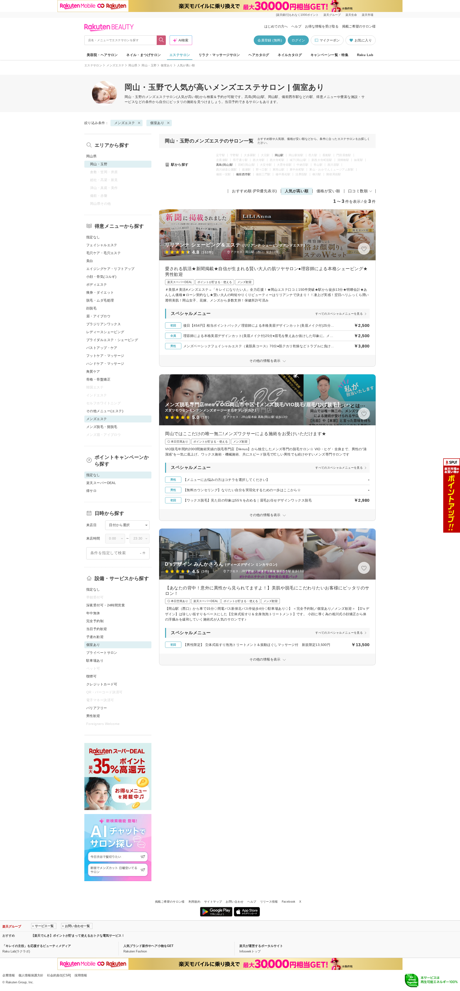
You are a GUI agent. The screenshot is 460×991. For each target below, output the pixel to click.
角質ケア (93, 371)
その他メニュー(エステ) (104, 411)
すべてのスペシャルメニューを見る (339, 313)
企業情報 (8, 975)
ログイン (298, 40)
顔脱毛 (91, 308)
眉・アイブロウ (98, 316)
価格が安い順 (328, 191)
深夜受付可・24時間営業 (105, 605)
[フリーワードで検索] (161, 40)
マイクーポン (330, 40)
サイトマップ (213, 901)
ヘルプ (296, 26)
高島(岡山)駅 (224, 164)
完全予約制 (95, 621)
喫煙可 (91, 676)
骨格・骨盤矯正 (98, 379)
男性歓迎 (93, 716)
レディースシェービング (105, 332)
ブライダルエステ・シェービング (112, 340)
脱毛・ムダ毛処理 (100, 300)
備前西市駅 (243, 174)
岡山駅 (279, 155)
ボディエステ (96, 284)
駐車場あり (95, 660)
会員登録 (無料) (270, 40)
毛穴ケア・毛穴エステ (103, 253)
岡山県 (132, 65)
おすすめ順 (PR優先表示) (254, 191)
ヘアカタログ (258, 55)
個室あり (166, 65)
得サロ (91, 491)
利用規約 (194, 901)
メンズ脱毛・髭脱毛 (101, 427)
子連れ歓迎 (95, 637)
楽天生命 (351, 15)
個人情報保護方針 (30, 975)
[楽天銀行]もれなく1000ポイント (297, 15)
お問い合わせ (234, 901)
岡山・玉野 (149, 65)
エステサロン (179, 55)
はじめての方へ (276, 26)
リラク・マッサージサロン (219, 55)
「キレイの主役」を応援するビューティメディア (36, 946)
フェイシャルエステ (101, 245)
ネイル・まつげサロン (143, 55)
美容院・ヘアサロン (102, 55)
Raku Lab (365, 55)
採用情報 (81, 975)
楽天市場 (367, 15)
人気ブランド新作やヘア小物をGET (148, 946)
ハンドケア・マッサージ (105, 363)
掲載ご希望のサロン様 (359, 26)
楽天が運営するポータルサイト (261, 946)
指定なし (93, 237)
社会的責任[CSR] (59, 975)
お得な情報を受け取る (322, 26)
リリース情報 (269, 901)
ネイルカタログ (290, 55)
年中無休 (93, 613)
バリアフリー (96, 708)
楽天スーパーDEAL (101, 483)
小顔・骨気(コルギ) (101, 277)
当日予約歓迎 (96, 629)
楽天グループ (332, 15)
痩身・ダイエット (100, 292)
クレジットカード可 (101, 684)
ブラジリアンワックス (103, 324)
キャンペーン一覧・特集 (329, 55)
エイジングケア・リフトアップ (110, 269)
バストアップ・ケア (101, 348)
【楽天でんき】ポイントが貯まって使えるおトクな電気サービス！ (78, 935)
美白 (89, 261)
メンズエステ (115, 65)
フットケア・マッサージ (105, 356)
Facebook (288, 901)
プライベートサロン (101, 653)
